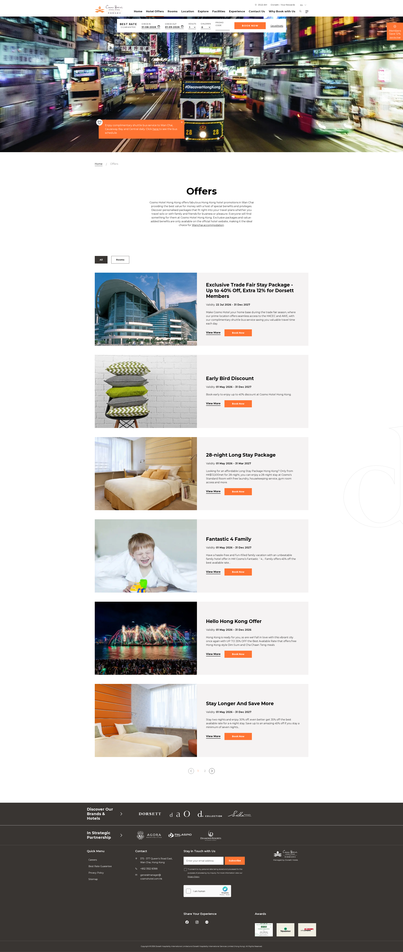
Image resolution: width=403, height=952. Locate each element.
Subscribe (235, 860)
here (156, 129)
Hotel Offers (155, 11)
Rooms (173, 11)
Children (206, 24)
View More (213, 332)
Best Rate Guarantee (100, 866)
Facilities (218, 11)
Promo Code (220, 23)
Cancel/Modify (276, 25)
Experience (237, 11)
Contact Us (257, 11)
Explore (203, 11)
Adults (192, 24)
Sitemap (93, 879)
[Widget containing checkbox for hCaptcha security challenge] (207, 891)
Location (187, 11)
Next (212, 771)
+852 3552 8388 (149, 868)
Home (138, 11)
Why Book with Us (282, 11)
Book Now (250, 25)
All (101, 259)
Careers (92, 859)
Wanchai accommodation (208, 225)
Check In (146, 24)
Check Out (170, 24)
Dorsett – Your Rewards (283, 4)
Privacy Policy (96, 872)
